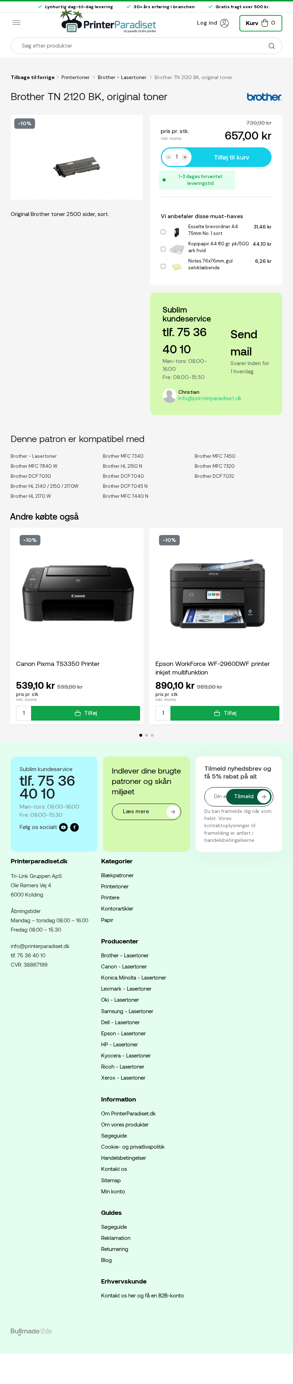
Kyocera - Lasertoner (126, 1055)
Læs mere (136, 811)
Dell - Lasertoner (120, 1022)
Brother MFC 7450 (215, 456)
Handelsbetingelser (123, 1157)
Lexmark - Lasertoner (126, 988)
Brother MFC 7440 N (125, 496)
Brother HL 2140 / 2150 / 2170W (45, 486)
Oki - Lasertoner (120, 999)
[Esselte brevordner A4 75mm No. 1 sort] (177, 231)
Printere (110, 897)
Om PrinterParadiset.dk (128, 1113)
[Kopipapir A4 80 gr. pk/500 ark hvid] (177, 248)
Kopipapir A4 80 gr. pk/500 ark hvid (218, 247)
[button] (261, 22)
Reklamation (115, 1238)
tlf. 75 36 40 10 (28, 955)
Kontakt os (114, 1168)
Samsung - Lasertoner (127, 1011)
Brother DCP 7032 (214, 476)
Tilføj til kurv (231, 157)
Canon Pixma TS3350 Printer (58, 663)
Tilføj (90, 713)
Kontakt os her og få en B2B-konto (142, 1295)
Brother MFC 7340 (123, 456)
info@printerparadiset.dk (210, 398)
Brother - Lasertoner (123, 77)
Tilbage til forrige (33, 77)
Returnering (114, 1249)
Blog (106, 1260)
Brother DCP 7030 (31, 476)
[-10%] (78, 593)
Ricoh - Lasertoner (122, 1066)
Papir (107, 920)
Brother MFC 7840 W (34, 466)
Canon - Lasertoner (124, 966)
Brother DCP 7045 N (125, 486)
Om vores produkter (125, 1124)
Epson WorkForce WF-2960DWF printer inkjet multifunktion (212, 667)
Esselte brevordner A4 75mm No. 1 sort (213, 230)
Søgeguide (114, 1135)
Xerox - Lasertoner (123, 1077)
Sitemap (111, 1180)
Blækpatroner (117, 875)
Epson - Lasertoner (123, 1033)
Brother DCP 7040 (123, 476)
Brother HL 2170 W (31, 496)
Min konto (113, 1191)
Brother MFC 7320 (215, 466)
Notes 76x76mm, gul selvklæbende (210, 264)
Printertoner (76, 77)
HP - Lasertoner (119, 1044)
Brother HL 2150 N (122, 466)
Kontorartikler (117, 908)
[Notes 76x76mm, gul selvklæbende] (177, 265)
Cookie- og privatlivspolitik (133, 1146)
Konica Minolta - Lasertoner (133, 977)
